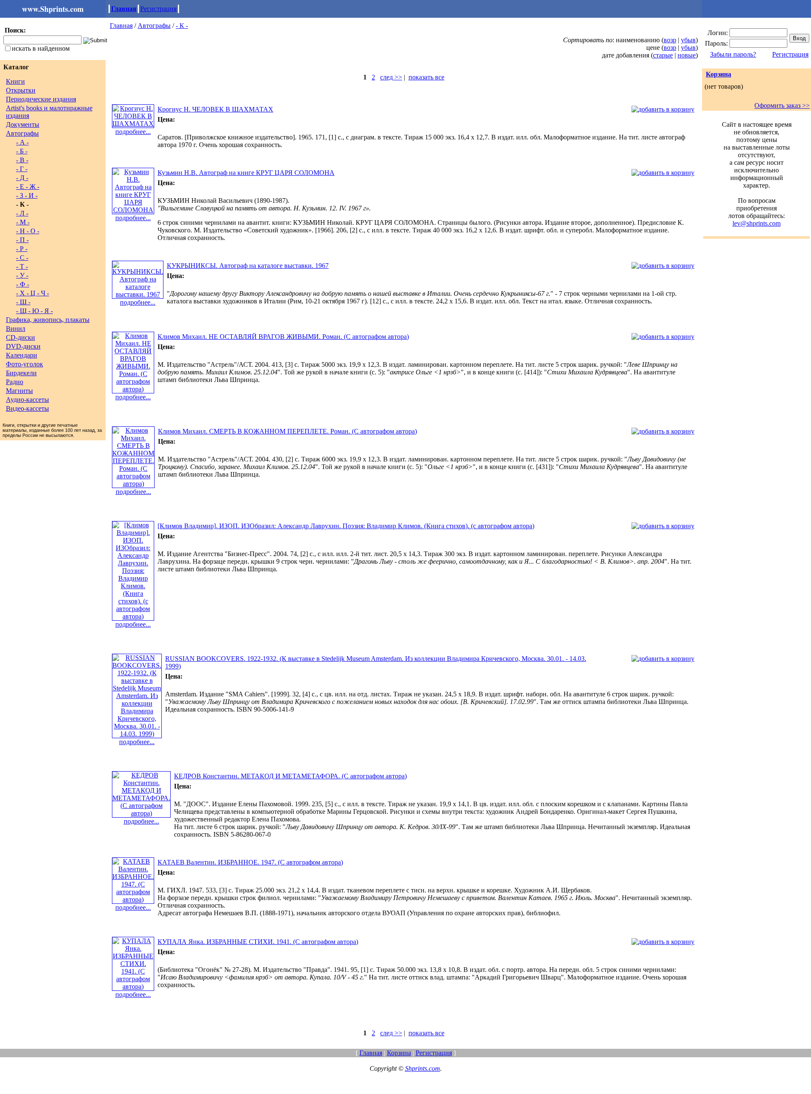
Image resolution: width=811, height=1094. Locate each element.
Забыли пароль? (733, 54)
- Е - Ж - (27, 186)
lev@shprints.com (756, 223)
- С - (22, 257)
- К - (182, 25)
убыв (688, 40)
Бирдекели (21, 372)
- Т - (22, 266)
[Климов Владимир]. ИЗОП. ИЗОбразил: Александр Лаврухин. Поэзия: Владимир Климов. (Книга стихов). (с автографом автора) (346, 525)
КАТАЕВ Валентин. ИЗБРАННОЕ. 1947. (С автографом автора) (250, 862)
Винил (15, 328)
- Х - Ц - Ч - (32, 293)
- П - (22, 239)
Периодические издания (41, 99)
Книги (15, 81)
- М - (23, 222)
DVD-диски (23, 346)
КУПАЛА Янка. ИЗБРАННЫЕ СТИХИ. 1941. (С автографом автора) (258, 941)
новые (687, 55)
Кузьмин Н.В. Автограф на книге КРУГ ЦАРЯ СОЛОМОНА (246, 172)
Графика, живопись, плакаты (48, 319)
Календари (21, 355)
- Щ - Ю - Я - (34, 310)
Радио (14, 381)
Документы (22, 124)
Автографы (22, 133)
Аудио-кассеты (27, 399)
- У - (22, 275)
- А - (22, 142)
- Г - (21, 168)
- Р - (21, 248)
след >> (391, 77)
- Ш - (23, 302)
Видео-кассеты (27, 408)
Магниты (19, 390)
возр (670, 40)
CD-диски (20, 337)
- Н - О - (27, 231)
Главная (123, 8)
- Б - (21, 151)
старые (663, 55)
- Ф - (22, 284)
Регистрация (158, 8)
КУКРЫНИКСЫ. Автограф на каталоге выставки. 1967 (248, 265)
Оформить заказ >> (782, 105)
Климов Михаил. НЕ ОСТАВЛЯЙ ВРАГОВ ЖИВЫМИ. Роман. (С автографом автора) (283, 336)
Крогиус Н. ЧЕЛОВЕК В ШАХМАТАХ (215, 109)
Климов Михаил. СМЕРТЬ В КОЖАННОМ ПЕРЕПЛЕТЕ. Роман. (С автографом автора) (287, 431)
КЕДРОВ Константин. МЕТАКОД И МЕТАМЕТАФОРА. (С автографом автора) (290, 776)
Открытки (20, 90)
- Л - (22, 213)
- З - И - (27, 195)
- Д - (22, 177)
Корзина (718, 74)
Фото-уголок (24, 364)
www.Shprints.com (53, 8)
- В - (22, 160)
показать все (426, 77)
